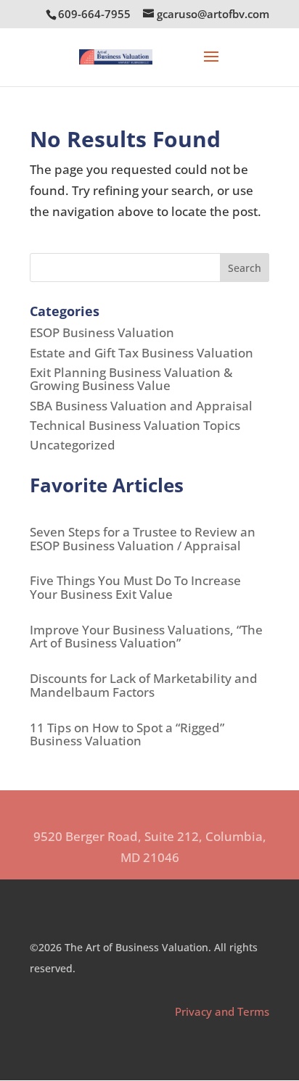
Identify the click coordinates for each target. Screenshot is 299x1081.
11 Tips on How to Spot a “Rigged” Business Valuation (127, 734)
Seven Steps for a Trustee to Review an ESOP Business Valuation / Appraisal (142, 538)
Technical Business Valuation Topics (135, 425)
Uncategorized (72, 444)
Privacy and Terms (222, 1011)
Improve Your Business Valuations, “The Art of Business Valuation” (146, 636)
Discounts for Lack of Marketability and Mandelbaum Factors (144, 685)
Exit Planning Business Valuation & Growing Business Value (131, 379)
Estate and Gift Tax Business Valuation (141, 352)
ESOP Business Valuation (102, 332)
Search (244, 268)
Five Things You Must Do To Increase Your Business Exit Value (135, 587)
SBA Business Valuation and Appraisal (141, 405)
